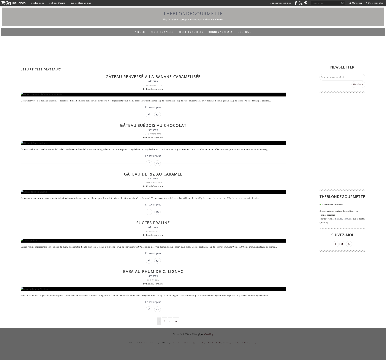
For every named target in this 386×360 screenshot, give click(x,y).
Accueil (140, 31)
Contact (187, 343)
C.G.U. (210, 343)
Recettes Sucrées (191, 31)
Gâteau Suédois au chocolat (153, 125)
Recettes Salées (162, 31)
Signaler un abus (199, 343)
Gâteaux (153, 81)
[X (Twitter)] (301, 3)
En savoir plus (153, 107)
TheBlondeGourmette (193, 13)
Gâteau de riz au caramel (153, 174)
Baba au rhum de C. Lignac (153, 271)
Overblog (208, 334)
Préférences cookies (249, 343)
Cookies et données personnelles (227, 343)
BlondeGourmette (343, 218)
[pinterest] (306, 3)
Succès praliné (153, 222)
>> (176, 321)
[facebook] (296, 3)
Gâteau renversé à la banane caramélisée (153, 76)
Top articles (177, 343)
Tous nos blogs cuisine (280, 3)
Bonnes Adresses (220, 31)
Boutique (244, 31)
